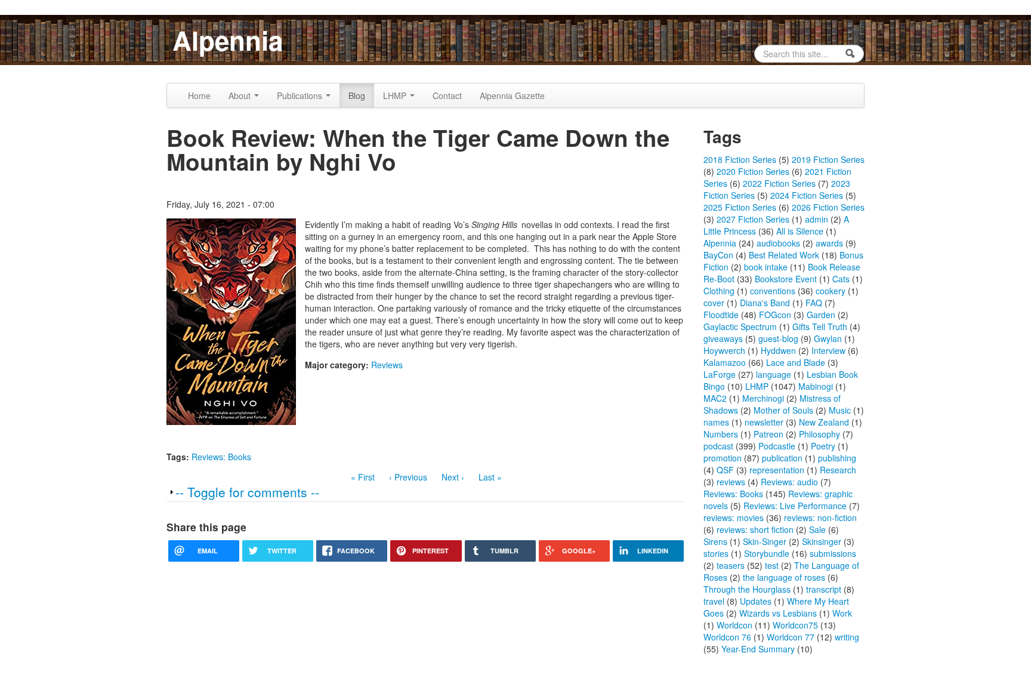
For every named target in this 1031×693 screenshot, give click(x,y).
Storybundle (766, 553)
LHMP (396, 95)
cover (713, 303)
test (772, 565)
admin (816, 219)
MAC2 (715, 398)
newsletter (764, 422)
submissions (833, 553)
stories (716, 553)
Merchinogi (763, 398)
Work (842, 613)
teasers (731, 565)
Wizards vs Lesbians (778, 613)
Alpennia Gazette (512, 95)
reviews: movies (733, 517)
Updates (755, 601)
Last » (490, 477)
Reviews (387, 365)
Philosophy (819, 434)
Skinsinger (821, 541)
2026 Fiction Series (828, 207)
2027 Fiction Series (753, 219)
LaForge (719, 374)
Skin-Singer (764, 541)
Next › (453, 477)
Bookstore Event (786, 279)
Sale (817, 529)
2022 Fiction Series (779, 183)
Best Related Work (784, 255)
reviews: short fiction (755, 529)
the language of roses (784, 577)
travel (713, 601)
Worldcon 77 (790, 637)
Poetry (823, 446)
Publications (301, 95)
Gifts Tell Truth (819, 326)
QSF (725, 470)
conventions (772, 291)
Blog (356, 95)
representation (776, 470)
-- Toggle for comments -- (247, 492)
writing (847, 637)
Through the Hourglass (747, 589)
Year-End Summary (758, 649)
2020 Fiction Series (753, 171)
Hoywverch (724, 350)
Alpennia (227, 40)
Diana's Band (765, 303)
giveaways (723, 338)
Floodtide (721, 315)
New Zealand (824, 422)
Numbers (720, 434)
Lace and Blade (795, 362)
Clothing (718, 291)
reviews (731, 482)
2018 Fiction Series (739, 159)
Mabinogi (815, 386)
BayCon (718, 255)
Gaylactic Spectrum (740, 326)
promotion (722, 458)
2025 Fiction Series (739, 207)
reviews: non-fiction (820, 517)
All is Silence (799, 231)
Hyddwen (778, 350)
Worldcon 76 (727, 637)
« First (363, 477)
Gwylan (828, 338)
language (773, 374)
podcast (718, 446)
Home (199, 95)
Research (838, 470)
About (241, 95)
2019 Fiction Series (828, 159)
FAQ (813, 303)
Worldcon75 (795, 625)
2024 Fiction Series (806, 195)
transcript (823, 589)
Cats (841, 279)
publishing (837, 458)
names (716, 422)
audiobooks (778, 243)
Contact (447, 95)
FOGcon (775, 315)
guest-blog (778, 338)
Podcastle (776, 446)
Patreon (768, 434)
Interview (828, 350)
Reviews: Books (221, 457)
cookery (830, 291)
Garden (821, 315)
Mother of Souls (783, 410)
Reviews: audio (789, 482)
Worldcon (734, 625)
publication (782, 458)
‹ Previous (408, 477)
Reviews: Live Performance (795, 506)
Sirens (715, 541)
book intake (766, 267)
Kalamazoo (724, 362)
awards (829, 243)
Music (840, 410)
